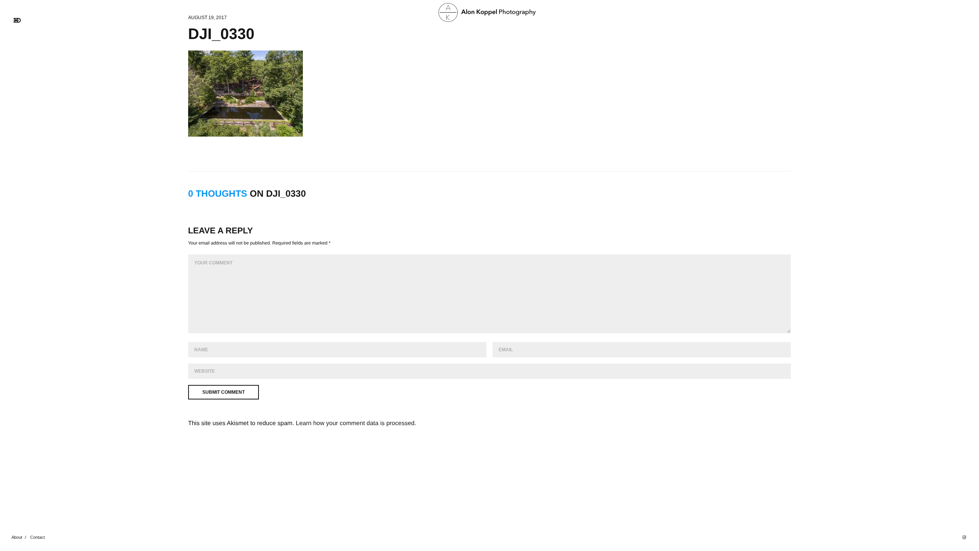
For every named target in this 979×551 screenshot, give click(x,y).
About (16, 537)
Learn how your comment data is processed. (356, 423)
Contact (37, 537)
